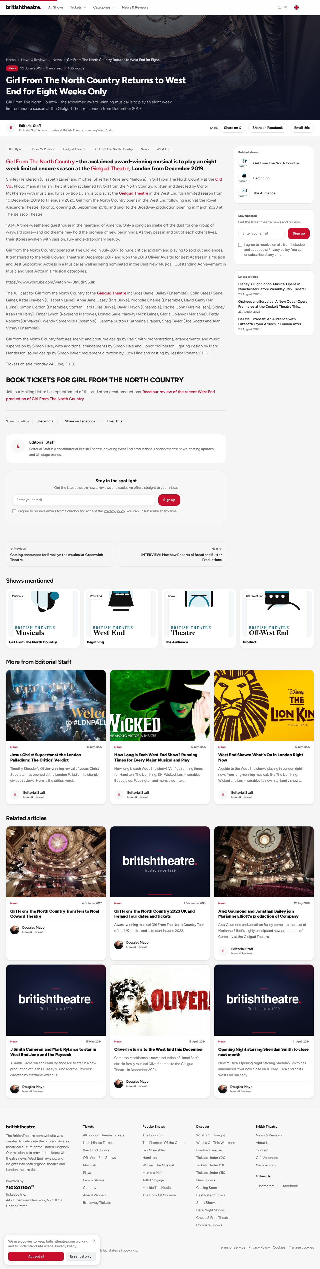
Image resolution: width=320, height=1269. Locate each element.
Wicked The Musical (158, 1165)
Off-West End (255, 596)
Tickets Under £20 (210, 1158)
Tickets (76, 7)
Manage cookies (301, 1247)
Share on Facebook (267, 128)
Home (11, 60)
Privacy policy (114, 511)
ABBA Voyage (153, 1180)
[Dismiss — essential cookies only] (94, 1240)
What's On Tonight (210, 1135)
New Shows (205, 1180)
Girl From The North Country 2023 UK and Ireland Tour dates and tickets (154, 914)
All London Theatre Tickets (103, 1135)
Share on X (232, 128)
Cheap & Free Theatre (213, 1218)
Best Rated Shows (210, 1195)
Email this (302, 128)
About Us (263, 1143)
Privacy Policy (259, 1247)
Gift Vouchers (267, 1158)
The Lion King (153, 1135)
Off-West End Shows (99, 1158)
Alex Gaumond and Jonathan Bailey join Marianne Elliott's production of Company (258, 914)
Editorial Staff (42, 442)
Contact (262, 1150)
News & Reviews (135, 7)
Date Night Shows (210, 1210)
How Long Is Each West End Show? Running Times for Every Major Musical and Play (155, 757)
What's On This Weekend (215, 1143)
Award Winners (95, 1195)
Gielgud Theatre (110, 168)
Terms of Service (232, 1247)
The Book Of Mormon (159, 1195)
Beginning (95, 642)
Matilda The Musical (157, 1188)
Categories (101, 7)
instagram (266, 1186)
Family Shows (93, 1180)
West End (96, 596)
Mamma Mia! (152, 1173)
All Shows (56, 7)
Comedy (89, 1188)
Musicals (17, 596)
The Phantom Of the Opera (163, 1143)
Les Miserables (154, 1150)
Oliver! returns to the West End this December (158, 1049)
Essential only (81, 1256)
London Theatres (209, 1150)
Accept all (36, 1256)
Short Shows (206, 1203)
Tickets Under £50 (210, 1173)
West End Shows (96, 1150)
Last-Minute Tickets (98, 1143)
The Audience (176, 642)
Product (249, 642)
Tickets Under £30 (210, 1165)
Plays (87, 1173)
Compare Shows (209, 1225)
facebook (290, 1186)
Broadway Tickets (97, 1203)
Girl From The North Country (40, 161)
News (57, 60)
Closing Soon (206, 1188)
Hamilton (149, 1158)
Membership (266, 1165)
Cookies (279, 1247)
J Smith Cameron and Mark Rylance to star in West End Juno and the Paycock (53, 1052)
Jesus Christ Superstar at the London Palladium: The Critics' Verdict (45, 757)
